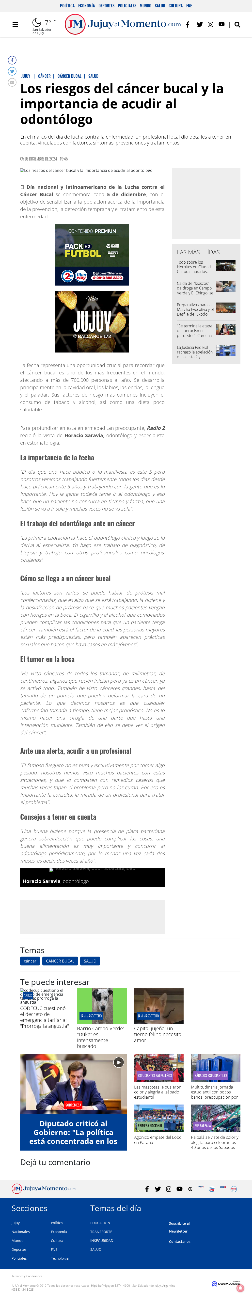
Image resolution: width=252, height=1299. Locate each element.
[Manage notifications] (240, 1288)
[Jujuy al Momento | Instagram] (211, 24)
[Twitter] (12, 71)
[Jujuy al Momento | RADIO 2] (223, 1189)
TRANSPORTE (101, 1231)
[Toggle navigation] (15, 24)
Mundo (145, 6)
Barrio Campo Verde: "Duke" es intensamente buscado (100, 1037)
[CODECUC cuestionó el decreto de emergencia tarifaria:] (45, 1002)
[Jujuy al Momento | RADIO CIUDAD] (234, 1189)
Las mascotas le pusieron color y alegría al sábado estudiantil (157, 1092)
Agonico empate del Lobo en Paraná (158, 1139)
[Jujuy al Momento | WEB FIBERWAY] (212, 1189)
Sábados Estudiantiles (211, 1075)
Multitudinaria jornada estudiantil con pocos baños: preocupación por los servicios (214, 1094)
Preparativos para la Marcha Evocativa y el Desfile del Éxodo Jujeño (195, 312)
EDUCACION (100, 1222)
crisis (28, 995)
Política (67, 6)
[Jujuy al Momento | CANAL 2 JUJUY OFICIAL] (190, 1189)
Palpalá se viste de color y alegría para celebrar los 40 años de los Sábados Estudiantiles (214, 1144)
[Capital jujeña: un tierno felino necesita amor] (159, 1022)
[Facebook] (12, 60)
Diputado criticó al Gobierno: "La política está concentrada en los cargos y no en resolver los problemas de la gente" (73, 1145)
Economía (86, 6)
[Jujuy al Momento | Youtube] (222, 24)
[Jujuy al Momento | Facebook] (189, 24)
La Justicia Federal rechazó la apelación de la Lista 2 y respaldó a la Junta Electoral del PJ (195, 357)
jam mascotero (91, 1015)
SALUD (90, 961)
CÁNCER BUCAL (60, 961)
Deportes (106, 6)
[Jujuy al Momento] (44, 1192)
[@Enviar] (12, 82)
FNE (189, 6)
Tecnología (60, 1258)
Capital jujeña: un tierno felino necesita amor (157, 1034)
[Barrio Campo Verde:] (101, 1022)
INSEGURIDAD (101, 1240)
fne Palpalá (203, 1125)
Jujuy (16, 1222)
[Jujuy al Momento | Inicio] (235, 1207)
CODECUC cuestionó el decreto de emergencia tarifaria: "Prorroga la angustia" (44, 1017)
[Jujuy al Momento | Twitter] (200, 24)
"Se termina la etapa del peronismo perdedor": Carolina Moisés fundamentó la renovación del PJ (194, 335)
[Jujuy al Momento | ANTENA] (201, 1189)
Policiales (127, 6)
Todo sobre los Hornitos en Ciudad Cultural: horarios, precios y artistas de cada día (194, 271)
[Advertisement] (92, 916)
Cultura (176, 6)
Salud (160, 6)
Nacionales (21, 1231)
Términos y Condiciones (27, 1276)
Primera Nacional (150, 1125)
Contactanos (179, 1241)
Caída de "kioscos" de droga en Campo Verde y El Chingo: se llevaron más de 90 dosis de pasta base (195, 293)
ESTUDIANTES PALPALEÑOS (155, 1075)
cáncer (30, 961)
